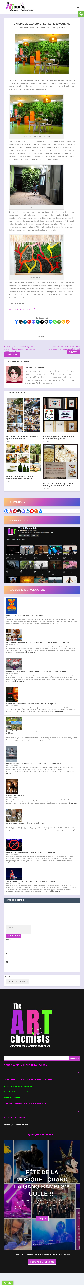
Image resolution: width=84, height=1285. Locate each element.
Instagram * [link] (20, 1086)
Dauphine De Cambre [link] (36, 28)
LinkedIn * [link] (9, 1092)
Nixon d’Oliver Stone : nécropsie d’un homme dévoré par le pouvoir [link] (31, 704)
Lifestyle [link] (62, 28)
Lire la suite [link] (54, 623)
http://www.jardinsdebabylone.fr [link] (22, 309)
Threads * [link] (8, 1097)
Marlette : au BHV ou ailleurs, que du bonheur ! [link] (22, 437)
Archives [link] (47, 1200)
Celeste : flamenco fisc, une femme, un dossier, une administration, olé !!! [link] (33, 763)
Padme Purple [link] (29, 1200)
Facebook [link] (8, 1086)
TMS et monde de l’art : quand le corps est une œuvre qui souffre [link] (30, 881)
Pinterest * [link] (19, 1092)
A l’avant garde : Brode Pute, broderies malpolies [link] (59, 437)
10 (50, 1244)
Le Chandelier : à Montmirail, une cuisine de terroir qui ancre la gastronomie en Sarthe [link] (38, 642)
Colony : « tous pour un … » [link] (16, 796)
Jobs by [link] (8, 950)
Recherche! (14, 936)
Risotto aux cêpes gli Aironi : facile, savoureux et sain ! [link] (59, 484)
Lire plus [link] (42, 1218)
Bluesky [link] (16, 1097)
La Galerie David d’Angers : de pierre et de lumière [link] (25, 823)
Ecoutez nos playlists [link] (19, 520)
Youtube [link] (28, 1086)
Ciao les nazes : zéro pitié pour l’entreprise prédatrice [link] (26, 615)
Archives (7, 976)
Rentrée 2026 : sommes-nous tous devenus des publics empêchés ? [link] (31, 852)
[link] (81, 14)
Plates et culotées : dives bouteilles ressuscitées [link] (20, 477)
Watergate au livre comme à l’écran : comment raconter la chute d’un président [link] (36, 671)
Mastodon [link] (28, 1092)
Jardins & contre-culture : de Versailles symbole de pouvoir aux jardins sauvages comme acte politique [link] (41, 732)
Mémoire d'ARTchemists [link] (42, 1262)
